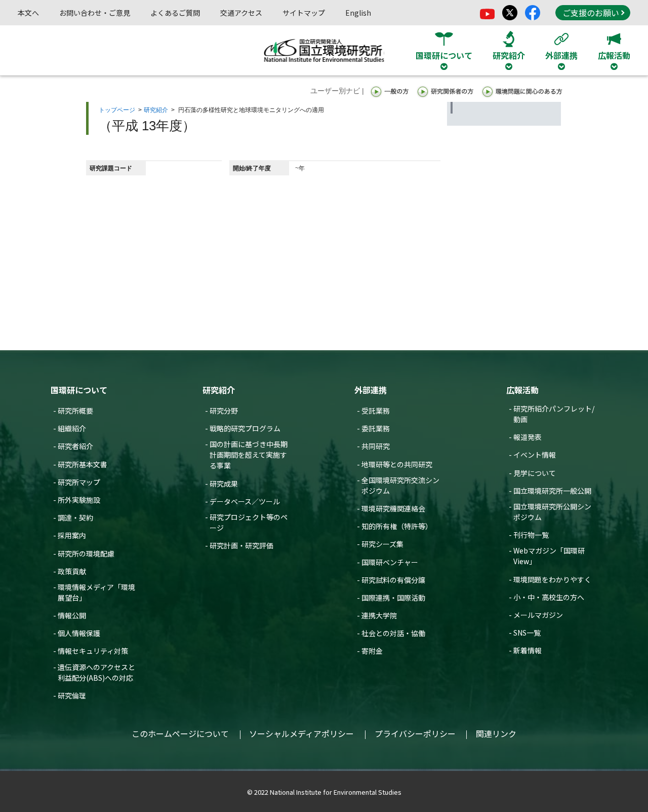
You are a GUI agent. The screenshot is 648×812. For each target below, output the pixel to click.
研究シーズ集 (382, 544)
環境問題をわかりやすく (552, 579)
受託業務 (375, 410)
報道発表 (527, 437)
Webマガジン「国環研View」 (549, 555)
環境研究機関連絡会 (393, 508)
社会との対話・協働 (393, 633)
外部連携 (370, 390)
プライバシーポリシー (415, 733)
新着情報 (527, 650)
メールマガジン (538, 615)
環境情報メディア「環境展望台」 (96, 592)
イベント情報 (534, 455)
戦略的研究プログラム (245, 428)
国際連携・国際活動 (393, 598)
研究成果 (224, 483)
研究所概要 (75, 410)
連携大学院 (379, 615)
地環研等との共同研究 (396, 464)
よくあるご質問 (175, 13)
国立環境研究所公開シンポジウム (552, 511)
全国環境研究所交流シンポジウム (400, 485)
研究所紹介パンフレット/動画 (553, 413)
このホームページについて (180, 733)
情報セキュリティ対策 (93, 651)
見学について (534, 473)
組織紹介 (72, 428)
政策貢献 (72, 571)
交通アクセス (241, 13)
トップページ (117, 110)
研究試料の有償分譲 (393, 580)
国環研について (79, 390)
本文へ (28, 13)
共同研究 (375, 446)
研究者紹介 (75, 446)
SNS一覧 (527, 633)
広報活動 (522, 390)
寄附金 (372, 651)
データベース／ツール (245, 501)
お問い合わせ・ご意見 (94, 13)
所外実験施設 (79, 500)
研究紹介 (156, 110)
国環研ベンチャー (389, 562)
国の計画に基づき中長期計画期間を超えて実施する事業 (249, 454)
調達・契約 (75, 517)
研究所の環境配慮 (86, 553)
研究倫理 (72, 695)
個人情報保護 (79, 633)
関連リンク (496, 733)
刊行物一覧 (531, 535)
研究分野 (224, 410)
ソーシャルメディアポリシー (301, 733)
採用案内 (72, 535)
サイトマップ (303, 13)
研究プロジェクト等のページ (249, 522)
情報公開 (72, 615)
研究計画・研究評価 (241, 545)
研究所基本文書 (82, 464)
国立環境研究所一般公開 (552, 491)
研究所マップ (79, 482)
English (358, 13)
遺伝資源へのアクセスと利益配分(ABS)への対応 (96, 672)
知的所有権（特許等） (396, 526)
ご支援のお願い (590, 13)
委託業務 (375, 428)
